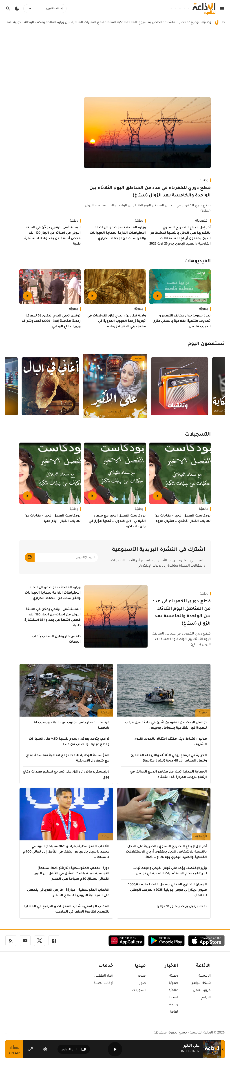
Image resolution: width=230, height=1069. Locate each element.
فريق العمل (202, 990)
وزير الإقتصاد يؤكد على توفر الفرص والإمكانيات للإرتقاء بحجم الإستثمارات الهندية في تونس (170, 871)
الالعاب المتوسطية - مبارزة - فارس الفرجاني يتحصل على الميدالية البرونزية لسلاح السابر (68, 893)
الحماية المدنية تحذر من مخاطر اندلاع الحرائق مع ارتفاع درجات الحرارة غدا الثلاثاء (168, 774)
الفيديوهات (197, 261)
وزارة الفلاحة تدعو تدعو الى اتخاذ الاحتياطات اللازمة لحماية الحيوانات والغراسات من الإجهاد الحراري (118, 233)
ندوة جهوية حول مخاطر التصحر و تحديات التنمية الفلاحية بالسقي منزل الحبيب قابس (182, 321)
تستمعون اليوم (206, 344)
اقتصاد (173, 998)
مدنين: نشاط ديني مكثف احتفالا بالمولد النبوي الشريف (170, 741)
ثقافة (174, 1012)
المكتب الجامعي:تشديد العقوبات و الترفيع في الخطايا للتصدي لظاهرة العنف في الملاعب (66, 909)
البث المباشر (69, 1049)
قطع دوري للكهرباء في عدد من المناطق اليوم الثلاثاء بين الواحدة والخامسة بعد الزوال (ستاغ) (150, 192)
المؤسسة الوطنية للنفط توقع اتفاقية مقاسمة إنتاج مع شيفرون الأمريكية (67, 758)
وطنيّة (204, 181)
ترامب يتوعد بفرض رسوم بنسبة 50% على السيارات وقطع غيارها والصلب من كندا (69, 741)
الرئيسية (205, 976)
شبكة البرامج (201, 983)
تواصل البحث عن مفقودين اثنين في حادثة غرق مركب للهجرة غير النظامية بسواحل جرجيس (166, 725)
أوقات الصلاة (103, 983)
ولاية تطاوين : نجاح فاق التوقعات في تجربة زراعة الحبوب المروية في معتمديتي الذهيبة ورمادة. (116, 321)
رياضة (105, 836)
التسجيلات (198, 435)
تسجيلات (139, 990)
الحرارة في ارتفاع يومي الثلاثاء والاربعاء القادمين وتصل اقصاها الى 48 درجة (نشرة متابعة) (168, 758)
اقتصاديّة (201, 221)
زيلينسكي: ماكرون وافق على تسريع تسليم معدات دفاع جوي (66, 774)
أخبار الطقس (103, 976)
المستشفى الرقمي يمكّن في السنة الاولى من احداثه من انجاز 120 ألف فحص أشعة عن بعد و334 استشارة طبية (52, 236)
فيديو (142, 976)
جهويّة (203, 309)
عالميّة (203, 509)
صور (142, 983)
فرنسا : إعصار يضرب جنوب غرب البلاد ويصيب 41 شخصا (71, 725)
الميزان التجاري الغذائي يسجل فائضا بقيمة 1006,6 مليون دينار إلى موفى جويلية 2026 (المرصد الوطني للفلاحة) (167, 890)
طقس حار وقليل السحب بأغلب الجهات (56, 639)
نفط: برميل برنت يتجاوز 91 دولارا (182, 907)
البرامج (206, 998)
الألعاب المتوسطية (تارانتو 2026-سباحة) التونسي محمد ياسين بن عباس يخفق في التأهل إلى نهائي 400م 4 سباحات (66, 852)
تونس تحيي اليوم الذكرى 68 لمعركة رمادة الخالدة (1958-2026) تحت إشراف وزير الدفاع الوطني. (51, 321)
